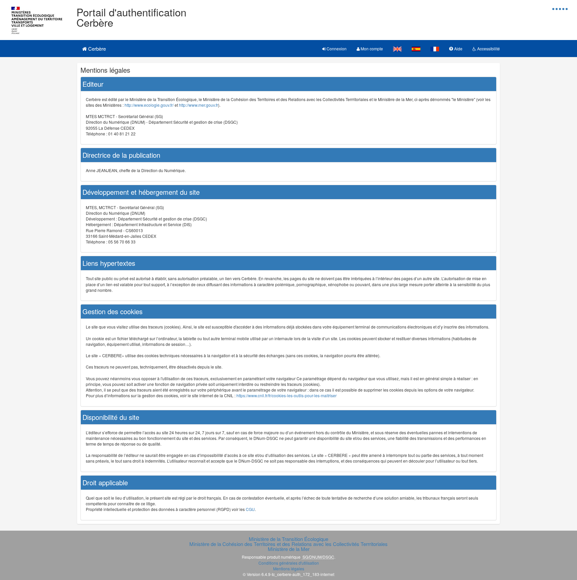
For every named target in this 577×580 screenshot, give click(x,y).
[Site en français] (434, 48)
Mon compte (371, 48)
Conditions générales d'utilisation (288, 563)
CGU (250, 509)
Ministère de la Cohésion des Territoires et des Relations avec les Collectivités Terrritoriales (288, 543)
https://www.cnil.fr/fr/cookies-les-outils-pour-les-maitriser (286, 395)
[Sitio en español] (416, 48)
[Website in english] (397, 48)
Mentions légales (288, 568)
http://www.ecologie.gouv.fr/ (149, 105)
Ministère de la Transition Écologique (288, 538)
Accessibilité (488, 48)
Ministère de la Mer (289, 548)
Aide (457, 48)
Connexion (336, 48)
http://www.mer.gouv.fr (198, 105)
